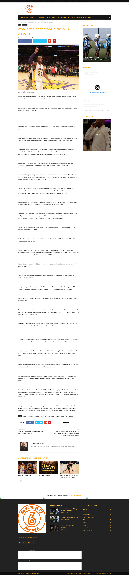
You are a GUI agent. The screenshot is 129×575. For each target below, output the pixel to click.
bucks (24, 416)
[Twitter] (29, 542)
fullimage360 (98, 110)
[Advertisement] (79, 9)
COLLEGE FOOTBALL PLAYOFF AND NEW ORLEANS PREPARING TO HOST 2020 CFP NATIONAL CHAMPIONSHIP (66, 433)
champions (30, 416)
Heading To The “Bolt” (92, 57)
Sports (53, 1)
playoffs (71, 416)
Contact (72, 1)
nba (66, 416)
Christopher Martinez (24, 37)
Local (84, 525)
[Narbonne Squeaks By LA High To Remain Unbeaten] (54, 511)
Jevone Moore (88, 110)
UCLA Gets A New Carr (45, 475)
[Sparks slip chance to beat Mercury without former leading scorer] (69, 467)
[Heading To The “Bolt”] (97, 45)
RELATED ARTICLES (24, 458)
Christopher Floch (89, 59)
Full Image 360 (88, 116)
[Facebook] (19, 542)
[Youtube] (33, 542)
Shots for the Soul (88, 530)
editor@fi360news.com (30, 538)
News (58, 1)
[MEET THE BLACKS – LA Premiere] (54, 528)
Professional (24, 24)
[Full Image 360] (97, 135)
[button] (109, 17)
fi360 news (43, 416)
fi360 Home (48, 1)
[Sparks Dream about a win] (27, 467)
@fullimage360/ (75, 495)
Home (19, 22)
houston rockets (60, 416)
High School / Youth (88, 517)
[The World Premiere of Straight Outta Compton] (54, 519)
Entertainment (65, 1)
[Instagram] (24, 542)
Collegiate (86, 512)
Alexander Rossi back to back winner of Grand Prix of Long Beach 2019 (31, 432)
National (85, 528)
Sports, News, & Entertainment (83, 1)
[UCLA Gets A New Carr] (48, 467)
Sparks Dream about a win (24, 475)
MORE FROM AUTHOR (40, 458)
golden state (51, 416)
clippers (37, 416)
